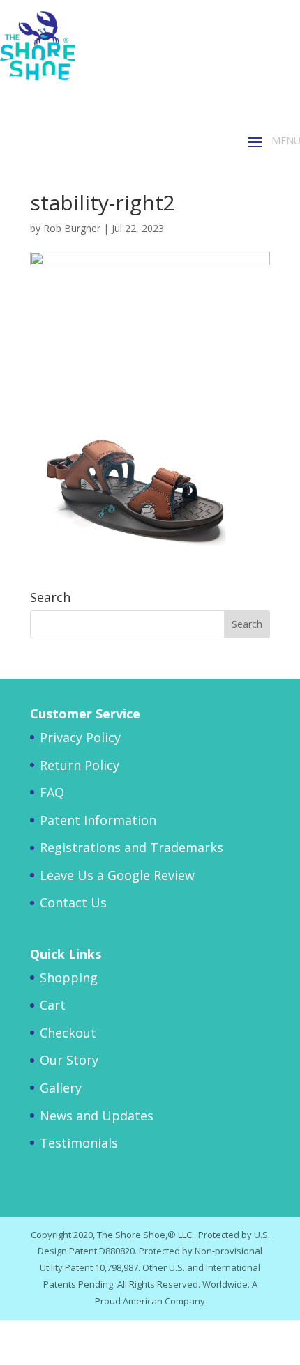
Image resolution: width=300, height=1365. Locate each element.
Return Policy (79, 765)
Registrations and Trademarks (131, 847)
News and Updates (96, 1115)
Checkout (68, 1032)
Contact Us (73, 902)
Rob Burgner (71, 228)
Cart (53, 1004)
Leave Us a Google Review (117, 875)
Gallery (61, 1087)
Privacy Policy (80, 737)
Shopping (69, 977)
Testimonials (79, 1142)
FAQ (52, 792)
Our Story (69, 1059)
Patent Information (98, 820)
